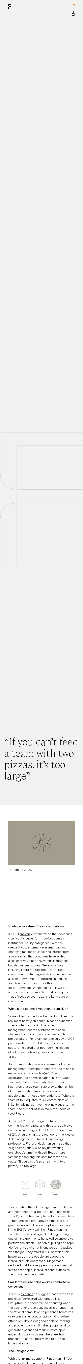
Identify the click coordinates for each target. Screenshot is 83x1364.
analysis (25, 934)
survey (59, 1039)
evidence (27, 1294)
